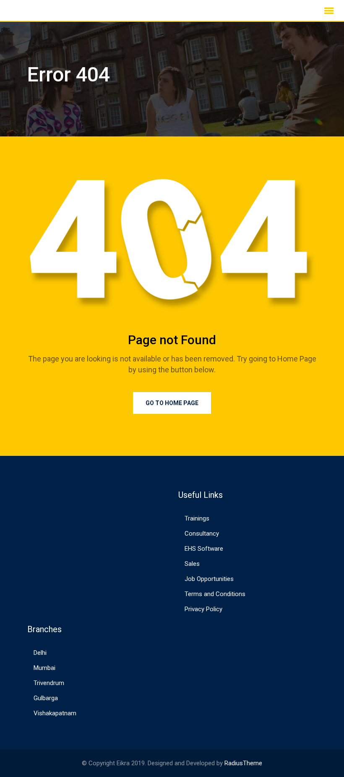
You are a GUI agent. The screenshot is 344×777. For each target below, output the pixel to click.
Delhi (40, 653)
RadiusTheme (243, 763)
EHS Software (204, 548)
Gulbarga (46, 698)
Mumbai (44, 668)
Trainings (197, 518)
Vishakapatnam (55, 713)
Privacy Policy (203, 609)
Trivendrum (49, 683)
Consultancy (202, 533)
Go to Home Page (172, 403)
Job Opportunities (209, 579)
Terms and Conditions (215, 594)
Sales (192, 564)
